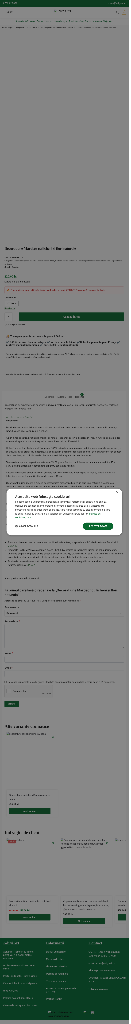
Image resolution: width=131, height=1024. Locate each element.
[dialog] (64, 512)
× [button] (117, 492)
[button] (26, 526)
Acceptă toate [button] (98, 526)
